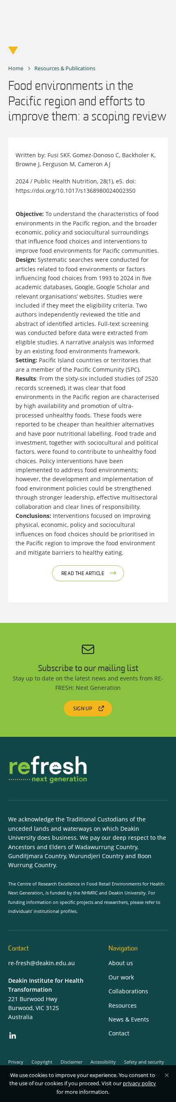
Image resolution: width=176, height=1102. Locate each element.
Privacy (15, 1062)
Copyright (42, 1062)
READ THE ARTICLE (83, 573)
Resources (122, 1005)
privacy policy (139, 1083)
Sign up (82, 709)
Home (15, 68)
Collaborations (128, 991)
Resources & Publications (64, 68)
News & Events (128, 1019)
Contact (118, 1033)
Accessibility (103, 1062)
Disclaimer (71, 1062)
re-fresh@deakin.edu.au (41, 963)
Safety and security (144, 1062)
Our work (121, 977)
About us (120, 963)
